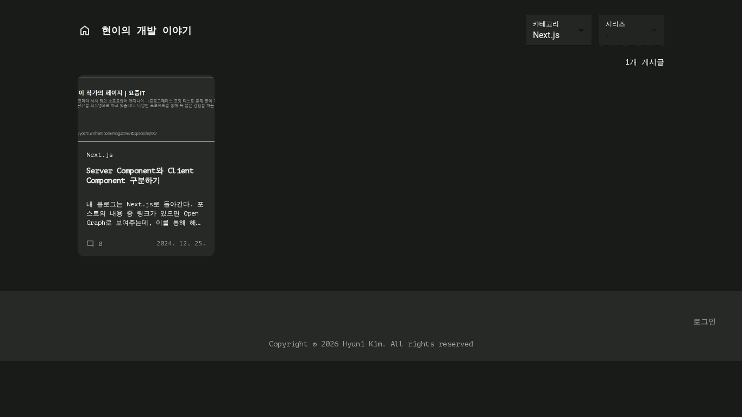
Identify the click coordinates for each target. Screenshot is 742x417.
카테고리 (546, 24)
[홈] (85, 30)
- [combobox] (607, 35)
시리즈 (615, 24)
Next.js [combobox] (546, 35)
